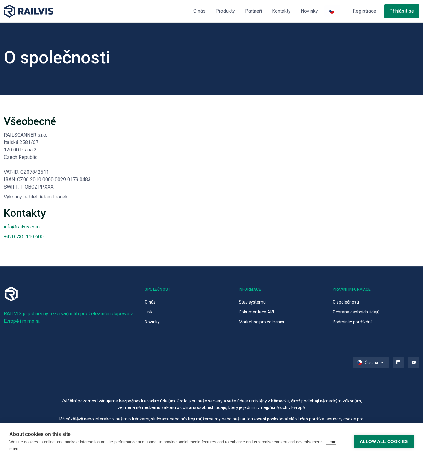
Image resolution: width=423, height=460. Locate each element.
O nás (150, 302)
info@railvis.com (22, 227)
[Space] (28, 11)
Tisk (149, 311)
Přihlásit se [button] (401, 11)
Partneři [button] (253, 11)
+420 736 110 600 (24, 237)
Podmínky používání (352, 321)
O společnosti (346, 302)
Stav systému (252, 302)
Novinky (152, 321)
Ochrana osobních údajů (356, 311)
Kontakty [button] (281, 11)
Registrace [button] (364, 11)
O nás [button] (199, 11)
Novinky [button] (309, 11)
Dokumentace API (256, 311)
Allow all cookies (384, 441)
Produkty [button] (225, 11)
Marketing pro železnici (261, 321)
